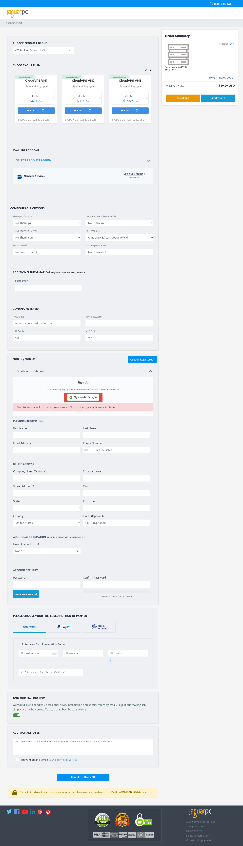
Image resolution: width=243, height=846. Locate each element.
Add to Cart (33, 110)
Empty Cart (218, 98)
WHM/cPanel (20, 245)
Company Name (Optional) (29, 471)
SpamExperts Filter (95, 245)
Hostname (18, 316)
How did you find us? (26, 544)
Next (150, 71)
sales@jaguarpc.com (197, 835)
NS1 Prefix (18, 331)
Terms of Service (67, 760)
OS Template (92, 230)
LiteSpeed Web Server (25, 230)
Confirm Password (94, 577)
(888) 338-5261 (223, 4)
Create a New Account (32, 371)
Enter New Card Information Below (42, 644)
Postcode (89, 501)
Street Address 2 (23, 486)
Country (18, 516)
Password (19, 577)
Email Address (22, 443)
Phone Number (92, 443)
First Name (20, 428)
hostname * (21, 281)
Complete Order (81, 777)
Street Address (92, 471)
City (85, 486)
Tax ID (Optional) (93, 516)
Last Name (89, 428)
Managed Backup (22, 216)
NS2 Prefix (91, 331)
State (16, 501)
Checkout (183, 98)
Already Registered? (142, 359)
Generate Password (26, 594)
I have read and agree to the (49, 760)
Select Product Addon (33, 160)
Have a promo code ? (221, 77)
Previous (146, 71)
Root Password (93, 316)
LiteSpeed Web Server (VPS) (100, 216)
